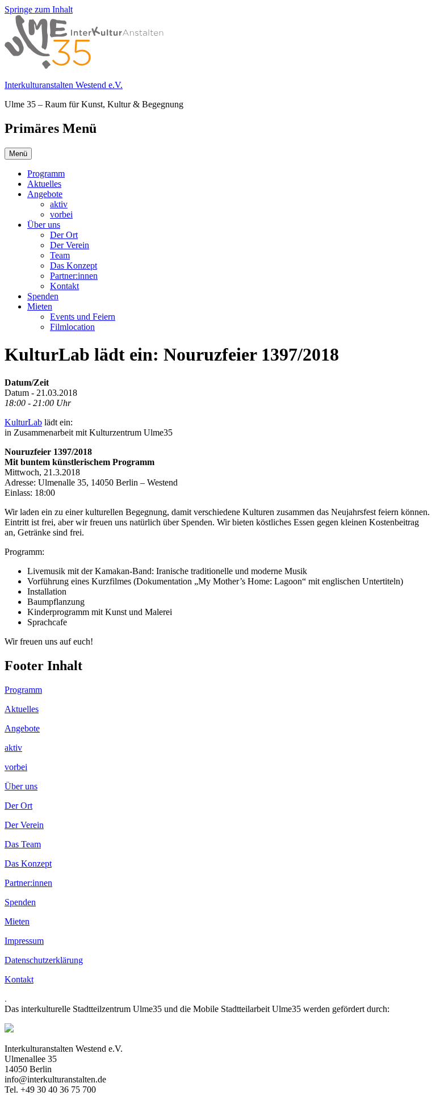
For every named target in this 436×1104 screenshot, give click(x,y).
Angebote (44, 194)
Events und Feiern (82, 316)
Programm (46, 173)
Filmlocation (72, 327)
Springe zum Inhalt (39, 9)
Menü (18, 153)
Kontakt (64, 286)
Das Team (23, 844)
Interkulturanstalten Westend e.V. (64, 85)
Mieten (39, 306)
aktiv (59, 204)
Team (60, 255)
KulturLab (23, 422)
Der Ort (64, 235)
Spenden (42, 296)
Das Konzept (73, 265)
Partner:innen (74, 276)
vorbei (61, 214)
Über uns (43, 224)
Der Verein (69, 245)
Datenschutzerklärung (44, 960)
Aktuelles (44, 184)
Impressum (24, 941)
